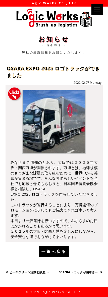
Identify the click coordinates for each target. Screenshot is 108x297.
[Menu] (97, 9)
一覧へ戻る (54, 251)
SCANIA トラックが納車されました (83, 272)
